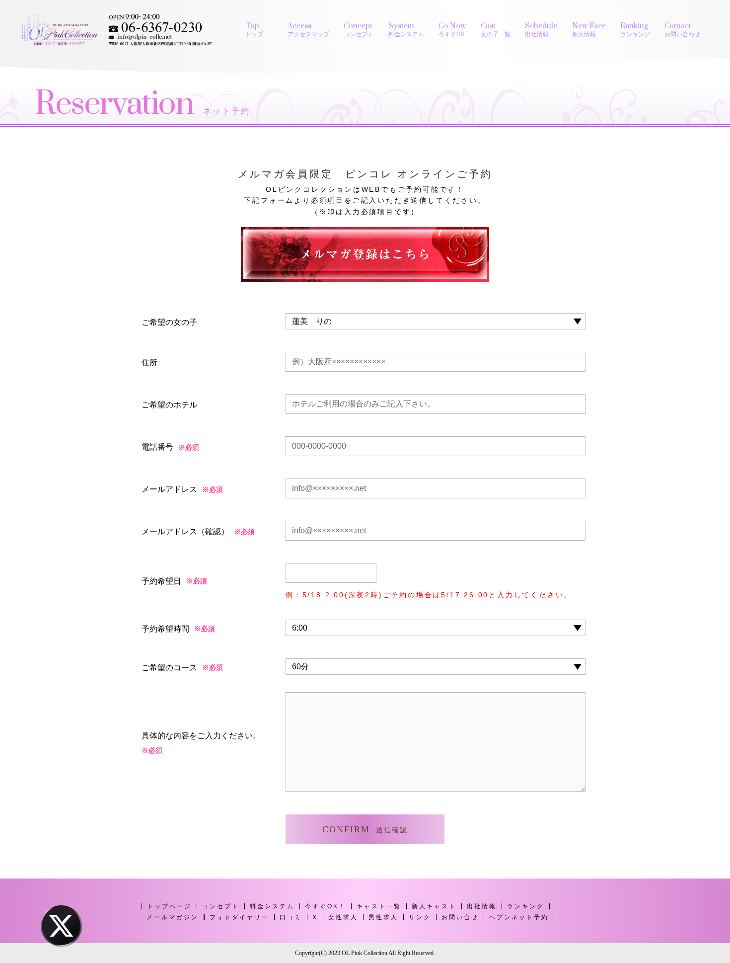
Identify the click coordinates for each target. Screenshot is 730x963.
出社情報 (482, 906)
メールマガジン (172, 917)
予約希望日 (161, 581)
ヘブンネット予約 (519, 917)
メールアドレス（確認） (185, 531)
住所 (149, 362)
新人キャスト (434, 906)
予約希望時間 (165, 629)
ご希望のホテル (169, 405)
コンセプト (220, 906)
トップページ (169, 906)
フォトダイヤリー (239, 917)
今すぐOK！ (325, 906)
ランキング (525, 906)
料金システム (272, 906)
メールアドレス (169, 489)
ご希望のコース (169, 667)
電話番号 (157, 447)
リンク (420, 917)
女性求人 (343, 917)
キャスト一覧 (379, 906)
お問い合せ (460, 917)
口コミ (291, 917)
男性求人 (383, 917)
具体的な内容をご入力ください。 (201, 742)
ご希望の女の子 (169, 322)
